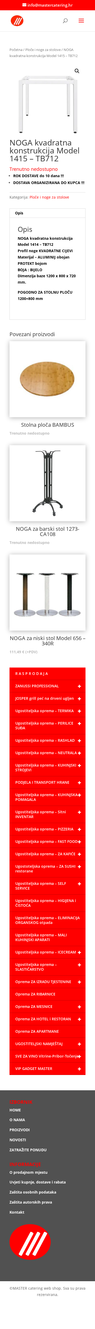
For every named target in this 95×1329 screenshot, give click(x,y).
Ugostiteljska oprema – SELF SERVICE (40, 886)
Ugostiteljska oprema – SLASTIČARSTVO (36, 967)
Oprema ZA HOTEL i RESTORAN (43, 1018)
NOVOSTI (18, 1139)
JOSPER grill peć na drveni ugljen (44, 698)
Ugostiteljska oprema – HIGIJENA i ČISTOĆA (45, 903)
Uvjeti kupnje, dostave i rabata (38, 1182)
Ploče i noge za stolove (43, 49)
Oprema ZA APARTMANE (37, 1031)
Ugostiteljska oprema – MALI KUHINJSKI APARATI (41, 937)
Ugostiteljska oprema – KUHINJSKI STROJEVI (45, 767)
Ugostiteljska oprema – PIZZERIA (44, 829)
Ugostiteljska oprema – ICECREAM (45, 952)
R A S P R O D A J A (31, 673)
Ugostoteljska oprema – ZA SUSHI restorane (45, 869)
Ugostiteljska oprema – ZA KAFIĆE (45, 853)
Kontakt (17, 1212)
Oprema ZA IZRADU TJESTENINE (43, 981)
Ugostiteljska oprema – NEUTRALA (46, 752)
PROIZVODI (20, 1129)
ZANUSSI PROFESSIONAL (37, 685)
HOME (15, 1109)
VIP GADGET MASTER (33, 1068)
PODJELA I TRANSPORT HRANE (42, 782)
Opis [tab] (19, 212)
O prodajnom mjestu (29, 1172)
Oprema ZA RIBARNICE (35, 994)
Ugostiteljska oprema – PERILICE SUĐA (44, 725)
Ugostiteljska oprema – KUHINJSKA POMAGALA (46, 797)
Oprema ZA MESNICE (34, 1006)
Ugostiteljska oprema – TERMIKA (44, 710)
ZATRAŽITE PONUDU (28, 1149)
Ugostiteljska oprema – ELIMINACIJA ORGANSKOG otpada (47, 920)
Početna (16, 49)
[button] (77, 71)
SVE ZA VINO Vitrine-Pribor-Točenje (47, 1056)
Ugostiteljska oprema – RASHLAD (45, 740)
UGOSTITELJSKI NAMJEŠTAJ (39, 1043)
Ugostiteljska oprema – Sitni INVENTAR (40, 814)
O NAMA (17, 1119)
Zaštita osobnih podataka (33, 1192)
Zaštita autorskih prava (31, 1202)
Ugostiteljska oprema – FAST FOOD (46, 841)
